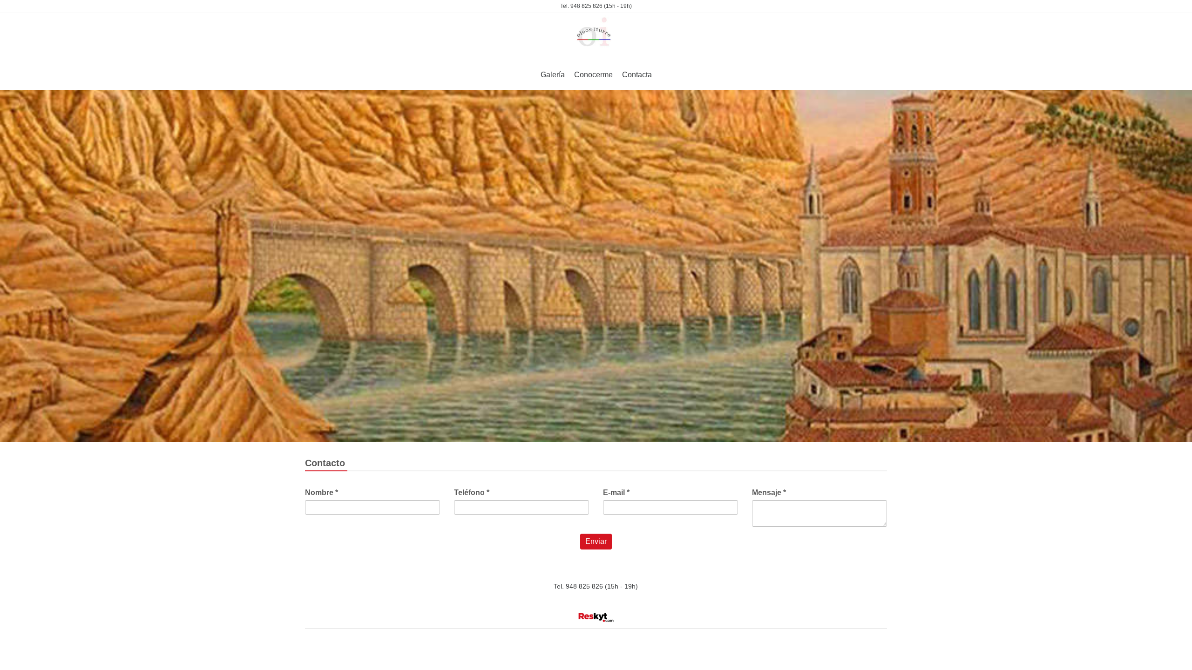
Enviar (596, 541)
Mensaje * (769, 492)
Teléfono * (471, 492)
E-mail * (616, 492)
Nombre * (321, 492)
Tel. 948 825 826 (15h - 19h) (596, 6)
